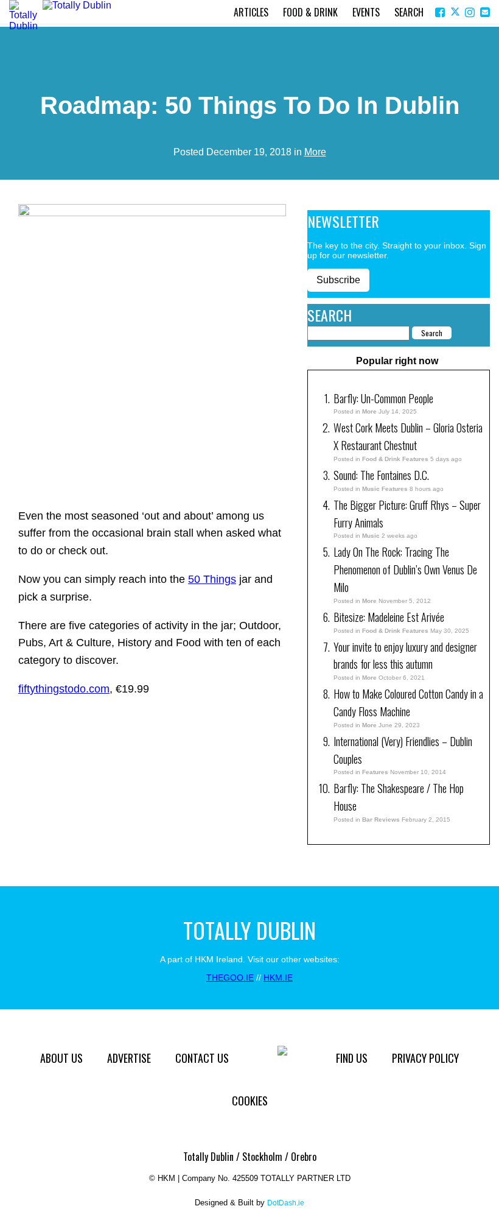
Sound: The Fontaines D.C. (381, 475)
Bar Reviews (381, 819)
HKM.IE (278, 977)
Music (371, 535)
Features (375, 772)
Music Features (385, 488)
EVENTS (366, 12)
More (315, 152)
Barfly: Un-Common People (384, 398)
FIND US (352, 1058)
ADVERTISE (129, 1058)
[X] (456, 12)
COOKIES (250, 1100)
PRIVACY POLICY (425, 1058)
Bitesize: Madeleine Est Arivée (390, 617)
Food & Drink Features (395, 459)
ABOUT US (61, 1058)
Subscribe (338, 280)
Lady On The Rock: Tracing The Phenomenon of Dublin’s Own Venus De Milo (405, 569)
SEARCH (409, 12)
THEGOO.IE (230, 977)
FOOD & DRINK (310, 12)
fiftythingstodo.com (64, 689)
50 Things (212, 579)
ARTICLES (251, 12)
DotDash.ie (285, 1203)
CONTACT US (202, 1058)
